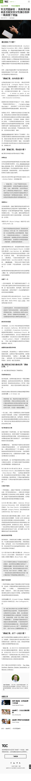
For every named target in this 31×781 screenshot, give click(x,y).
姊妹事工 (8, 728)
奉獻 (20, 766)
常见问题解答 (15, 6)
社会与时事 (4, 6)
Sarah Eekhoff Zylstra (17, 705)
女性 (2, 728)
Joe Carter (11, 18)
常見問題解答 (17, 728)
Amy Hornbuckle (16, 714)
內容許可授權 (14, 766)
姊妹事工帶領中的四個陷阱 (20, 720)
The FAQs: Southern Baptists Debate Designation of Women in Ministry (15, 667)
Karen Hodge (15, 722)
